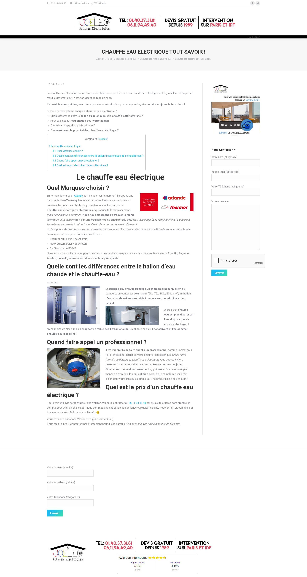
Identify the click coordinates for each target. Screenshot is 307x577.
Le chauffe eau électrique (65, 146)
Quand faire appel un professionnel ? (76, 160)
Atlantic (78, 195)
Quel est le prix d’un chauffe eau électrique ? (80, 165)
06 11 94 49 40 (137, 402)
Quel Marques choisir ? (68, 151)
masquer (102, 139)
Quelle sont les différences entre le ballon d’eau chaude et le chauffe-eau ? (98, 155)
